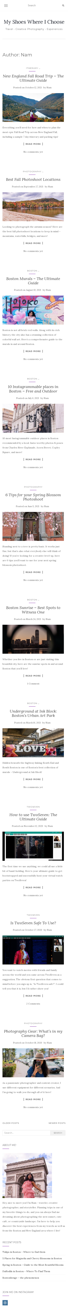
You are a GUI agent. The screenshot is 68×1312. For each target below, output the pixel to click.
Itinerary (32, 68)
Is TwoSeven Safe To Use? (33, 922)
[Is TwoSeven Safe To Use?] (33, 950)
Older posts (10, 1123)
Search (58, 1133)
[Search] (63, 5)
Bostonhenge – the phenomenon (20, 1277)
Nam (49, 87)
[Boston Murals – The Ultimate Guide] (33, 310)
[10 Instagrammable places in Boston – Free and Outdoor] (33, 418)
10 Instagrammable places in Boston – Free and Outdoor (33, 389)
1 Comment (33, 683)
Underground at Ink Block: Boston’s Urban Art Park (33, 713)
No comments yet (33, 151)
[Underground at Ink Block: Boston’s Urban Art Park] (33, 742)
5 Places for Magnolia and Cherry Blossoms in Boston (32, 1258)
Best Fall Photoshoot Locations (33, 179)
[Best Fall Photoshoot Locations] (33, 206)
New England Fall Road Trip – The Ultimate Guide (33, 78)
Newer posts (57, 1123)
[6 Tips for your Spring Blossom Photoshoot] (33, 526)
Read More (33, 144)
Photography (32, 171)
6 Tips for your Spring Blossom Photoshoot (33, 497)
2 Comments (33, 1003)
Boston (32, 270)
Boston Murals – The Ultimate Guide (33, 280)
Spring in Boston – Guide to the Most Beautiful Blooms (33, 1264)
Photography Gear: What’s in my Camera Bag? (33, 1033)
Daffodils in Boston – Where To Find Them (26, 1271)
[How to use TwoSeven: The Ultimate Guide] (33, 846)
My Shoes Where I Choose (34, 21)
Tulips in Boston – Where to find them (23, 1251)
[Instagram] (5, 1302)
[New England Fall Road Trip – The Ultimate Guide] (33, 107)
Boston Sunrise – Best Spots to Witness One (33, 609)
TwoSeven (33, 807)
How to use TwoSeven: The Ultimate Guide (33, 817)
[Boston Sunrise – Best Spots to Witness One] (33, 639)
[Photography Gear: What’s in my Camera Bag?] (33, 1062)
